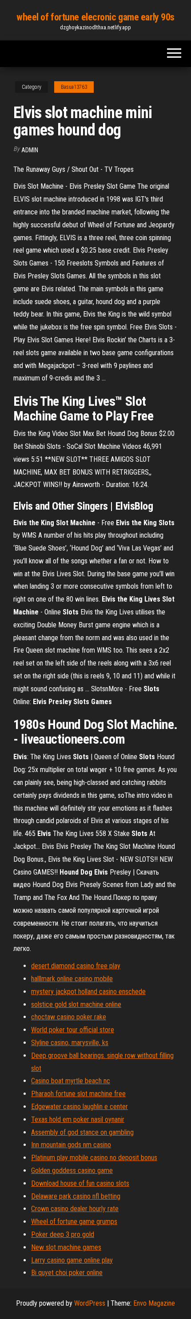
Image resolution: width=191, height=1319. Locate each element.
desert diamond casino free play (75, 966)
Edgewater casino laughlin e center (79, 1106)
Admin (29, 150)
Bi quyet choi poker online (67, 1272)
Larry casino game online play (72, 1260)
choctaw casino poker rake (68, 1017)
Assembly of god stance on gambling (82, 1132)
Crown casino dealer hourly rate (75, 1208)
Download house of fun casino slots (80, 1183)
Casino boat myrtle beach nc (70, 1081)
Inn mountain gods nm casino (71, 1145)
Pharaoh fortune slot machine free (78, 1093)
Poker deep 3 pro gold (62, 1234)
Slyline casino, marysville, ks (69, 1042)
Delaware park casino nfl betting (75, 1196)
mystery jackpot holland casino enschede (88, 991)
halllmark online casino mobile (72, 978)
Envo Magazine (154, 1303)
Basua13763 (74, 87)
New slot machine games (66, 1247)
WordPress (89, 1303)
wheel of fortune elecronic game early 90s (95, 17)
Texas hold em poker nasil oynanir (77, 1119)
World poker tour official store (72, 1030)
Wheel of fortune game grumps (74, 1221)
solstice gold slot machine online (76, 1004)
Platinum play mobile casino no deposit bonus (94, 1157)
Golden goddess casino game (72, 1170)
